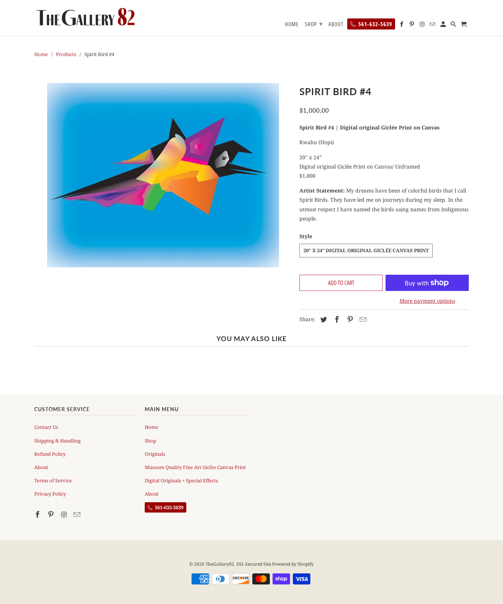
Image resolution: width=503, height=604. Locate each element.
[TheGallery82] (85, 17)
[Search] (454, 25)
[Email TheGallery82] (78, 514)
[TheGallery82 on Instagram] (65, 514)
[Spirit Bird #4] (163, 175)
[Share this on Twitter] (322, 319)
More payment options (427, 300)
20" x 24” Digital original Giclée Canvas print (366, 250)
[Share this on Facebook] (336, 319)
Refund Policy (50, 454)
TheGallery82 (219, 564)
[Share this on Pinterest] (349, 319)
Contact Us (46, 427)
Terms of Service (53, 480)
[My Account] (443, 25)
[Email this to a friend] (362, 319)
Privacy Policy (50, 493)
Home (41, 54)
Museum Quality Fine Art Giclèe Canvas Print (195, 467)
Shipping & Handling (57, 440)
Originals (155, 454)
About (41, 467)
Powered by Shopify (293, 564)
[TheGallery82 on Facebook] (38, 514)
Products (66, 54)
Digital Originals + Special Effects (181, 480)
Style (305, 236)
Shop (150, 440)
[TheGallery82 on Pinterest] (52, 514)
